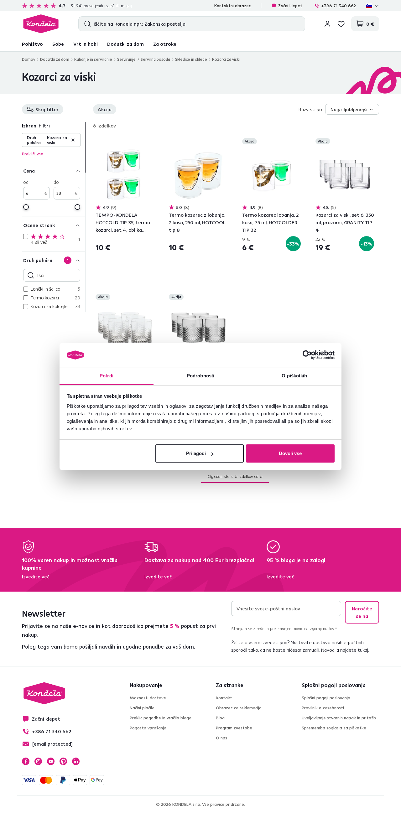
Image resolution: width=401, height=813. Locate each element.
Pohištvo (32, 44)
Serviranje (126, 59)
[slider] (26, 207)
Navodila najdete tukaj (344, 650)
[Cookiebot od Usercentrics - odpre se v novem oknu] (307, 355)
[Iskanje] (86, 23)
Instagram (38, 761)
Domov (28, 59)
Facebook (25, 761)
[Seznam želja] (341, 24)
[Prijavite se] (327, 24)
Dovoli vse (290, 453)
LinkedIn (76, 761)
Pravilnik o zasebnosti (323, 708)
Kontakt (224, 698)
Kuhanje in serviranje (93, 59)
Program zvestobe (234, 728)
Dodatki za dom (125, 44)
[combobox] (352, 109)
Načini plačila (142, 708)
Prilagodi (196, 453)
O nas (221, 738)
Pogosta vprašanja (148, 728)
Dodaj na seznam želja (150, 142)
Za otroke (164, 44)
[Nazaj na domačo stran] (41, 24)
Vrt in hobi (85, 44)
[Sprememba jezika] (372, 5)
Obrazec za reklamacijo (239, 708)
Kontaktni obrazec (232, 5)
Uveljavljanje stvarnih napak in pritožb (339, 718)
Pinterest (63, 761)
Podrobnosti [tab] (200, 375)
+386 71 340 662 (338, 5)
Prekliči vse (32, 154)
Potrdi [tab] (106, 375)
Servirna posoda (155, 59)
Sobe (58, 44)
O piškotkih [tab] (294, 375)
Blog (220, 718)
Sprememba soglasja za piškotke (334, 728)
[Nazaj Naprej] (125, 175)
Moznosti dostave (148, 698)
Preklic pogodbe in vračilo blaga (160, 718)
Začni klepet (290, 5)
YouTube (51, 761)
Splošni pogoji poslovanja (326, 698)
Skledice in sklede (191, 59)
